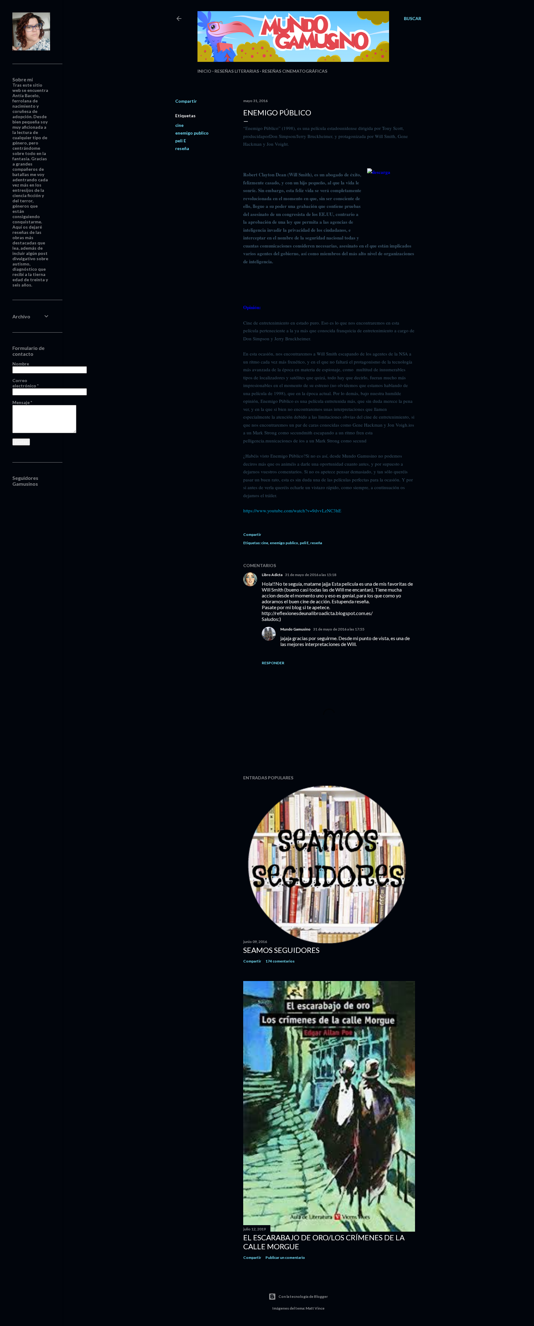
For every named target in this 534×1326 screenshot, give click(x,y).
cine (179, 125)
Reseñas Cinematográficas (294, 71)
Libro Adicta (272, 574)
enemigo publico (192, 133)
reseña (182, 148)
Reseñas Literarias (236, 71)
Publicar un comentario (285, 1257)
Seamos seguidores (281, 949)
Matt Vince (315, 1308)
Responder (273, 663)
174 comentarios (280, 961)
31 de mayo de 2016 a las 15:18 (310, 574)
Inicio (204, 71)
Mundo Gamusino (295, 629)
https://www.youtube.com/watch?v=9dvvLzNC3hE (292, 510)
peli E (180, 140)
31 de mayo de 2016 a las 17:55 (338, 629)
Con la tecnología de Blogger (303, 1296)
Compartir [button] (186, 101)
